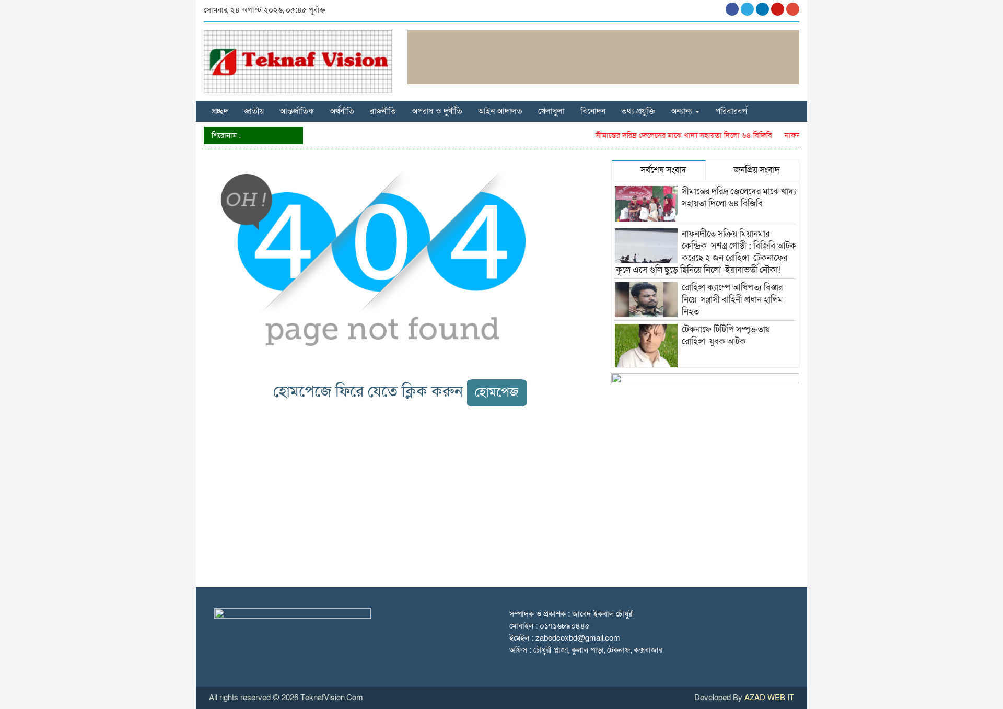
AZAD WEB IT (769, 697)
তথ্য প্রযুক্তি (638, 111)
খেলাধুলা (551, 111)
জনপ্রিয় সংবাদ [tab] (756, 170)
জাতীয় (254, 111)
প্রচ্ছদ (220, 111)
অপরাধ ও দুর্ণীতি (437, 111)
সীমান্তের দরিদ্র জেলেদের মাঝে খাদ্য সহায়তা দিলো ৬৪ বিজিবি (675, 135)
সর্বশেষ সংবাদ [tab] (662, 170)
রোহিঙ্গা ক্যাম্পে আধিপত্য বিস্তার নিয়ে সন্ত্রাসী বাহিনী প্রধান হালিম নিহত (732, 300)
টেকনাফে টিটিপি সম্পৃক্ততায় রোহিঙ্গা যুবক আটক (726, 335)
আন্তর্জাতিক (296, 111)
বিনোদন (592, 111)
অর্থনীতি (342, 111)
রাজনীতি (383, 111)
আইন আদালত (500, 111)
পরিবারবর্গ (731, 111)
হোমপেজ (497, 392)
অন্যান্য (682, 111)
